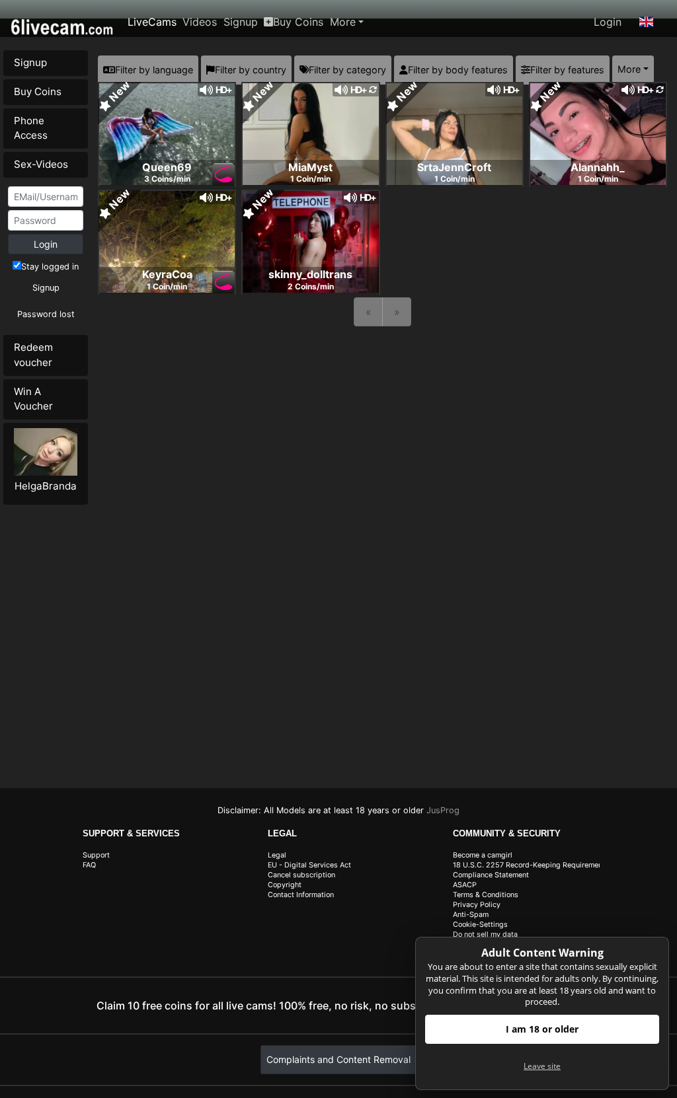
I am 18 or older (542, 1029)
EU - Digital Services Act (309, 865)
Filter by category (347, 69)
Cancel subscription (301, 875)
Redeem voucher (33, 355)
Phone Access (31, 128)
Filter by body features (458, 69)
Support (96, 855)
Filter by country (250, 69)
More (343, 21)
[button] (646, 21)
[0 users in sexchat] (167, 132)
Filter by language (154, 69)
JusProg (442, 810)
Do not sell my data (485, 934)
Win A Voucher (33, 399)
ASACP (465, 885)
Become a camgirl (482, 855)
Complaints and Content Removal (338, 1059)
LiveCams (152, 21)
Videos (199, 21)
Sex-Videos (41, 164)
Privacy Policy (476, 904)
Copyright (284, 885)
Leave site (542, 1066)
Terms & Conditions (485, 895)
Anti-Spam (471, 914)
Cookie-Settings (480, 924)
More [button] (629, 69)
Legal (277, 855)
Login (607, 21)
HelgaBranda (46, 486)
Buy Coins (298, 21)
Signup (240, 21)
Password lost (46, 314)
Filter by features (567, 69)
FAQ (89, 865)
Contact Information (301, 895)
